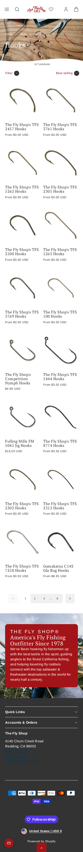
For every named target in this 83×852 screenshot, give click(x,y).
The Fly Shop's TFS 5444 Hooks (60, 376)
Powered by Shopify (41, 841)
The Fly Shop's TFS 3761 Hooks (60, 126)
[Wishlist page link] (51, 9)
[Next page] (70, 598)
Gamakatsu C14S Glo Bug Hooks (58, 568)
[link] (66, 9)
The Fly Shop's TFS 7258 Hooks (22, 568)
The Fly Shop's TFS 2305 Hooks (60, 189)
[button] (7, 9)
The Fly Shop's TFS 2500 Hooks (22, 251)
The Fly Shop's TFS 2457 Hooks (22, 126)
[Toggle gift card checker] (9, 843)
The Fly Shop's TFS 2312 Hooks (60, 505)
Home (8, 34)
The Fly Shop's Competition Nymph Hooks (18, 378)
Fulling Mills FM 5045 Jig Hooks (19, 443)
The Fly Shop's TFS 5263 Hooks (60, 251)
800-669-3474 (16, 751)
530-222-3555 (16, 756)
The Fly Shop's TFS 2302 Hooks (22, 505)
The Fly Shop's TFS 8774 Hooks (60, 443)
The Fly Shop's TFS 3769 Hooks (22, 314)
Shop (23, 34)
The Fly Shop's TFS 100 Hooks (60, 314)
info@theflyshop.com (21, 761)
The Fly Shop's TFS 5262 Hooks (22, 189)
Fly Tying (39, 34)
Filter (9, 73)
